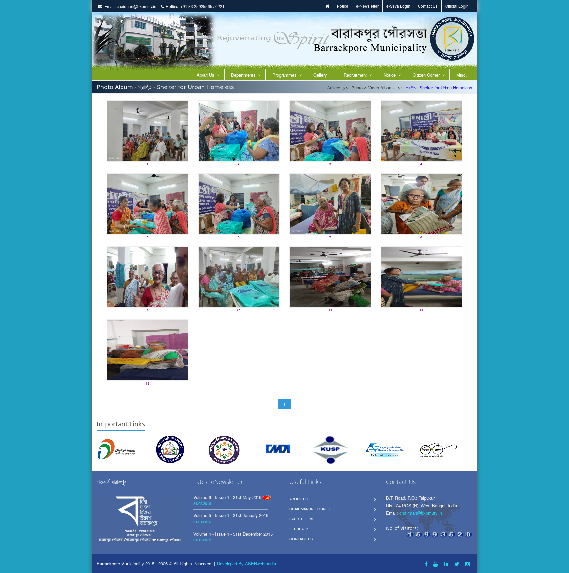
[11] (330, 277)
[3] (330, 131)
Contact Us (428, 6)
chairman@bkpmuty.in (136, 6)
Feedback (299, 528)
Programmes (284, 75)
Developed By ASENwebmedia (246, 564)
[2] (239, 131)
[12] (422, 277)
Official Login (457, 6)
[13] (147, 350)
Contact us (301, 538)
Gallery (320, 75)
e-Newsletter (367, 6)
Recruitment (355, 75)
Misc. (461, 75)
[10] (239, 277)
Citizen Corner (426, 75)
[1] (147, 131)
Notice (342, 6)
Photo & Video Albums (373, 88)
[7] (330, 204)
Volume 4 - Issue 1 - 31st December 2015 (233, 534)
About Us (205, 75)
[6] (239, 204)
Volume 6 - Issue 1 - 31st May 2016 (227, 497)
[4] (422, 131)
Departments (243, 75)
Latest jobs (301, 518)
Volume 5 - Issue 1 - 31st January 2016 (230, 515)
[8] (422, 204)
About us (298, 498)
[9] (147, 277)
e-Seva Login (398, 6)
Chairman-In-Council (310, 508)
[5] (147, 204)
